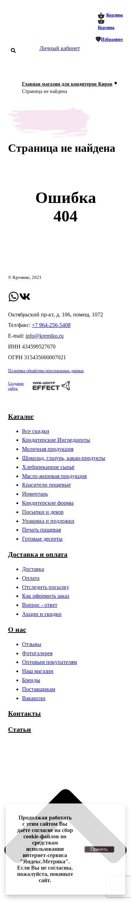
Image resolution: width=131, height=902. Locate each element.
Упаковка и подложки (48, 521)
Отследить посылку (45, 587)
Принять (99, 849)
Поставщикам (38, 689)
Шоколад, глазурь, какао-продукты (63, 458)
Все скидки (35, 431)
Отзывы (31, 644)
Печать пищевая (41, 530)
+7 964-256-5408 (51, 325)
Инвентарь (35, 494)
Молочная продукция (47, 449)
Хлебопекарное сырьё (48, 467)
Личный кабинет (59, 48)
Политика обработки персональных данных (46, 370)
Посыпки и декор (43, 512)
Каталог (21, 416)
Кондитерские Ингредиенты (56, 440)
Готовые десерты (42, 539)
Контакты (24, 713)
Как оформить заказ (45, 596)
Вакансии (33, 698)
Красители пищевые (46, 485)
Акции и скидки (41, 614)
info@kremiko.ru (45, 336)
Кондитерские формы (48, 503)
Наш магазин (37, 671)
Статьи (19, 729)
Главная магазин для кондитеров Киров (67, 84)
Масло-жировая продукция (54, 476)
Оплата (30, 578)
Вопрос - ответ (39, 605)
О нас (17, 629)
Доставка (33, 569)
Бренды (31, 680)
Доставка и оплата (37, 554)
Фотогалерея (37, 653)
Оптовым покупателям (49, 662)
